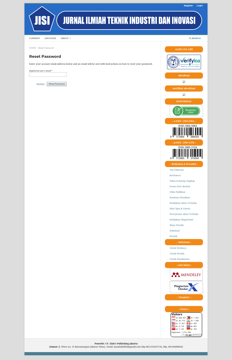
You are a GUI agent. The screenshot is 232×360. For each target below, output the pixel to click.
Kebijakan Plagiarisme (181, 219)
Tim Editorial (177, 169)
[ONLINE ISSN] (186, 137)
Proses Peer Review (180, 186)
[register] (186, 116)
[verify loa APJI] (184, 69)
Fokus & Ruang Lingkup (182, 180)
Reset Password (57, 84)
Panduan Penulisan (180, 197)
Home (32, 48)
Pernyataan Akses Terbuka (184, 214)
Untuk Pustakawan (180, 259)
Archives (50, 38)
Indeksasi (175, 230)
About (65, 38)
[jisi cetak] (186, 159)
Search (196, 38)
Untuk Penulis (177, 253)
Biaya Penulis (177, 225)
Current (34, 38)
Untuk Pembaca (178, 247)
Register (188, 5)
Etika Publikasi (177, 191)
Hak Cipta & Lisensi (180, 208)
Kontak (173, 236)
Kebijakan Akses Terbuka (183, 202)
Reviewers (175, 175)
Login (200, 5)
